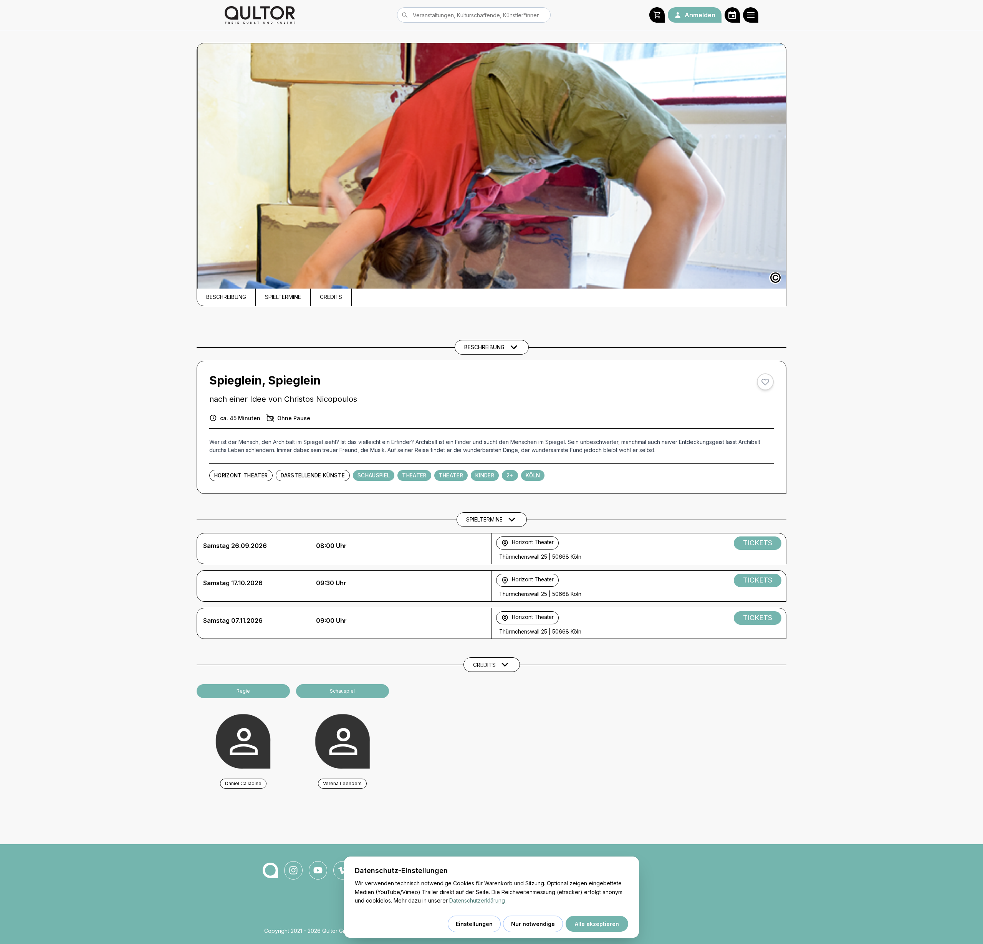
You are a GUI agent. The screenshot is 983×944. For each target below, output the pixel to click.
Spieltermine (283, 297)
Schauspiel (373, 475)
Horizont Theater (241, 475)
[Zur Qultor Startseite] (260, 15)
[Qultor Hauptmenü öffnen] (750, 15)
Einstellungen (474, 924)
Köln (533, 475)
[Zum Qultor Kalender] (732, 15)
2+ (509, 475)
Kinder (484, 475)
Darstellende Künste (312, 475)
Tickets (757, 543)
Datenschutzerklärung (477, 900)
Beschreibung (226, 297)
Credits (331, 297)
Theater (414, 475)
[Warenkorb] (657, 15)
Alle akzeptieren (597, 924)
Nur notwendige (533, 924)
